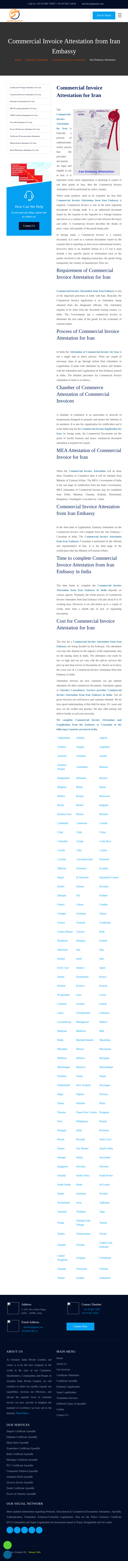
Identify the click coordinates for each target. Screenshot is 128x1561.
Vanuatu (61, 1268)
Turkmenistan (83, 1233)
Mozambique (106, 1067)
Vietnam (103, 1268)
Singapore (62, 1166)
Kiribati (61, 985)
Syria (79, 1202)
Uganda (61, 1244)
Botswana (104, 796)
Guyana (80, 931)
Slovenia (103, 1166)
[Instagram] (31, 1530)
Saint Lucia (105, 1139)
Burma (79, 814)
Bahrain (103, 767)
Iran (78, 949)
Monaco (80, 1058)
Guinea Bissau (65, 931)
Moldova (62, 1058)
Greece (61, 922)
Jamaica (80, 967)
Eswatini (103, 886)
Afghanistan (63, 737)
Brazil (60, 805)
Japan (102, 967)
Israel (79, 958)
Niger (60, 1094)
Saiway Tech (34, 1552)
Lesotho (80, 1003)
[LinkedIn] (24, 1530)
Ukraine (80, 1244)
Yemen (61, 1277)
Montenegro (63, 1067)
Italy (101, 958)
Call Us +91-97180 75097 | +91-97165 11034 (52, 3)
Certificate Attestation (67, 1375)
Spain (79, 1184)
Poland (103, 1121)
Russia (60, 1139)
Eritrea (60, 886)
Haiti (101, 931)
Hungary (81, 940)
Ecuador (103, 868)
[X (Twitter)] (17, 1530)
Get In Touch (104, 15)
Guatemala (105, 922)
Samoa (60, 1148)
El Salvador (82, 877)
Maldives (81, 1031)
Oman (60, 1103)
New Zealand (83, 1085)
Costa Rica (105, 841)
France (60, 904)
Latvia (102, 994)
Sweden (103, 1193)
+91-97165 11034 (90, 1313)
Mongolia (104, 1058)
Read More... (23, 1413)
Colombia (62, 841)
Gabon (79, 904)
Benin (102, 787)
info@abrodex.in (30, 1331)
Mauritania (105, 1040)
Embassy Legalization (36, 59)
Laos (78, 994)
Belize (79, 787)
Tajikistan (104, 1202)
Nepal (102, 1076)
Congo (79, 841)
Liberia (103, 1003)
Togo (102, 1211)
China (102, 832)
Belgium (61, 787)
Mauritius (62, 1049)
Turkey (61, 1233)
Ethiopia (61, 895)
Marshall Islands (84, 1040)
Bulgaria (103, 805)
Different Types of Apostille (71, 1403)
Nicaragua (104, 1085)
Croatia (61, 850)
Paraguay (104, 1112)
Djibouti (61, 868)
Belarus (103, 778)
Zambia (80, 1277)
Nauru (79, 1076)
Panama (61, 1112)
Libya (60, 1012)
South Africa (83, 1175)
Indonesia (62, 949)
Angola (80, 746)
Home (17, 59)
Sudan (60, 1193)
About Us (61, 1363)
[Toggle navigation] (120, 15)
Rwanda (80, 1139)
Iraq (101, 949)
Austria (103, 755)
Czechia (61, 859)
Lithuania (104, 1012)
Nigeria (80, 1094)
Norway (103, 1094)
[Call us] (7, 1554)
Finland (103, 895)
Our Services (63, 1369)
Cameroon (81, 823)
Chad (60, 832)
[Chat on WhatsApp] (7, 1545)
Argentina (104, 746)
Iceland (103, 940)
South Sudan (64, 1184)
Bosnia (80, 796)
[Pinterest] (39, 1530)
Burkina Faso (64, 814)
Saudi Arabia (106, 1148)
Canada (103, 823)
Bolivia (61, 796)
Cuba (79, 850)
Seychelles (104, 1157)
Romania (104, 1130)
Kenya (102, 976)
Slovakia (80, 1166)
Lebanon (62, 1003)
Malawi (103, 1021)
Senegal (61, 1157)
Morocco (81, 1067)
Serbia (79, 1157)
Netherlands (63, 1085)
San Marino (82, 1148)
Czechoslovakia (84, 859)
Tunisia (103, 1222)
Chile (79, 832)
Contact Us (29, 225)
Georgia (61, 913)
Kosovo (80, 985)
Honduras (62, 940)
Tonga (60, 1222)
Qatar (79, 1130)
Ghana (102, 913)
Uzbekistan (105, 1257)
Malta (60, 1040)
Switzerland (63, 1202)
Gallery (60, 1409)
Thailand (81, 1211)
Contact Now (80, 1326)
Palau (102, 1103)
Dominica (81, 868)
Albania (80, 737)
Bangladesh (63, 778)
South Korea (106, 1175)
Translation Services (67, 1398)
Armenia (61, 755)
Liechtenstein (83, 1012)
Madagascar (82, 1021)
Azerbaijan (82, 767)
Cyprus (103, 850)
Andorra (61, 746)
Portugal (61, 1130)
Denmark (104, 859)
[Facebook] (9, 1530)
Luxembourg (64, 1021)
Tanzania (62, 1211)
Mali (101, 1031)
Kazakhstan (82, 976)
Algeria (103, 737)
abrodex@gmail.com (93, 3)
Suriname (81, 1193)
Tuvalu (103, 1233)
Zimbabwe (105, 1277)
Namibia (61, 1076)
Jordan (60, 976)
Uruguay (81, 1257)
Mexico (80, 1049)
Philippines (82, 1121)
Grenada (80, 922)
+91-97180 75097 (91, 1309)
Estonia (80, 886)
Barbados (81, 778)
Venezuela (81, 1268)
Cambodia (62, 823)
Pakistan (80, 1103)
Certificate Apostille (66, 1380)
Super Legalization (66, 1392)
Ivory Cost (62, 967)
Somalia (61, 1175)
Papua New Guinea (86, 1112)
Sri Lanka (104, 1184)
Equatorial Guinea (108, 877)
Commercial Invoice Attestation (68, 59)
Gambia (103, 904)
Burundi (103, 814)
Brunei (79, 805)
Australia (81, 755)
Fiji (78, 895)
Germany (81, 913)
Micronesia (105, 1049)
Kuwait (103, 985)
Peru (59, 1121)
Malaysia (62, 1031)
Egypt (60, 877)
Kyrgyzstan (63, 994)
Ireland (61, 958)
